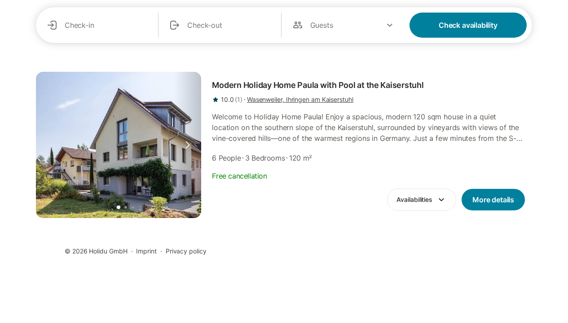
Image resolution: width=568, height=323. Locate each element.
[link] (118, 145)
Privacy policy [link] (186, 251)
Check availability (468, 25)
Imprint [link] (146, 251)
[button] (187, 145)
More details (493, 199)
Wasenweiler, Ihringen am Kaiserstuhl (300, 99)
